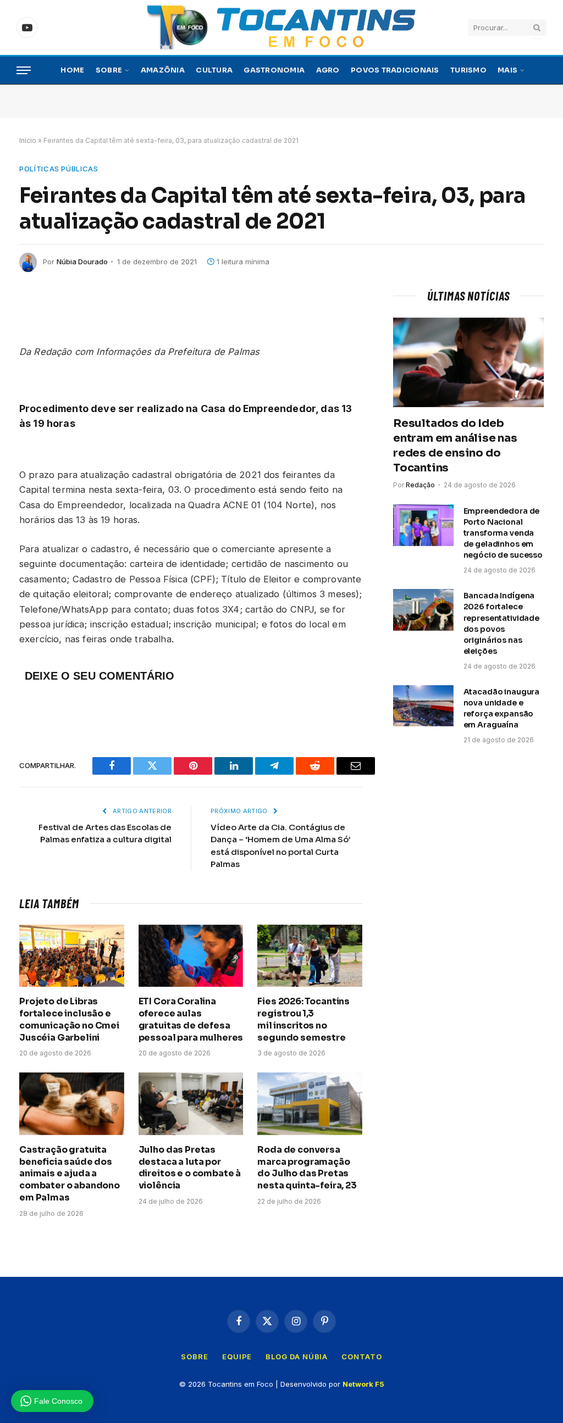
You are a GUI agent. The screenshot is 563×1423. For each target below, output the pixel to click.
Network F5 (363, 1384)
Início (27, 140)
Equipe (237, 1356)
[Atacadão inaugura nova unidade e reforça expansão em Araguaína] (423, 706)
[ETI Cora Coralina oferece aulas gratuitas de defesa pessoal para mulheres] (191, 956)
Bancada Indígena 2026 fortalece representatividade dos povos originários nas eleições (501, 623)
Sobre (109, 70)
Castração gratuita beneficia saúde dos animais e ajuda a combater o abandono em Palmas (69, 1173)
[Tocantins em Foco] (281, 27)
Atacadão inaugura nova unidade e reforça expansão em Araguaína (501, 708)
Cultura (214, 70)
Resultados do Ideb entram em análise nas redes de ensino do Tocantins (455, 445)
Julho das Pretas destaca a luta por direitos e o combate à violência (190, 1167)
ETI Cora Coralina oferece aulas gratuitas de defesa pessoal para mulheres (191, 1019)
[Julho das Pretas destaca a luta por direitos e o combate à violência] (191, 1103)
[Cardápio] (23, 70)
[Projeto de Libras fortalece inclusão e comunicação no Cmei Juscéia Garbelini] (71, 956)
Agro (328, 70)
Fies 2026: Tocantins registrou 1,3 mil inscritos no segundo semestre (303, 1019)
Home (72, 70)
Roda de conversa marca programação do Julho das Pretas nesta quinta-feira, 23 (306, 1167)
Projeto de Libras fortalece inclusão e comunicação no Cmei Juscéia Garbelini (69, 1019)
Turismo (468, 70)
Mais (507, 70)
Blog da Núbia (297, 1356)
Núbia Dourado (82, 261)
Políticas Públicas (58, 168)
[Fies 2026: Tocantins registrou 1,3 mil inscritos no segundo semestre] (309, 956)
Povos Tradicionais (395, 70)
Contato (361, 1356)
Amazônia (163, 70)
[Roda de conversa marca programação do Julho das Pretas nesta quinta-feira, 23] (309, 1103)
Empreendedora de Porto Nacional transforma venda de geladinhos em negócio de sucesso (503, 533)
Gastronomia (274, 70)
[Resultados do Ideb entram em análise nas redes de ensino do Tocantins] (468, 362)
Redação (420, 485)
